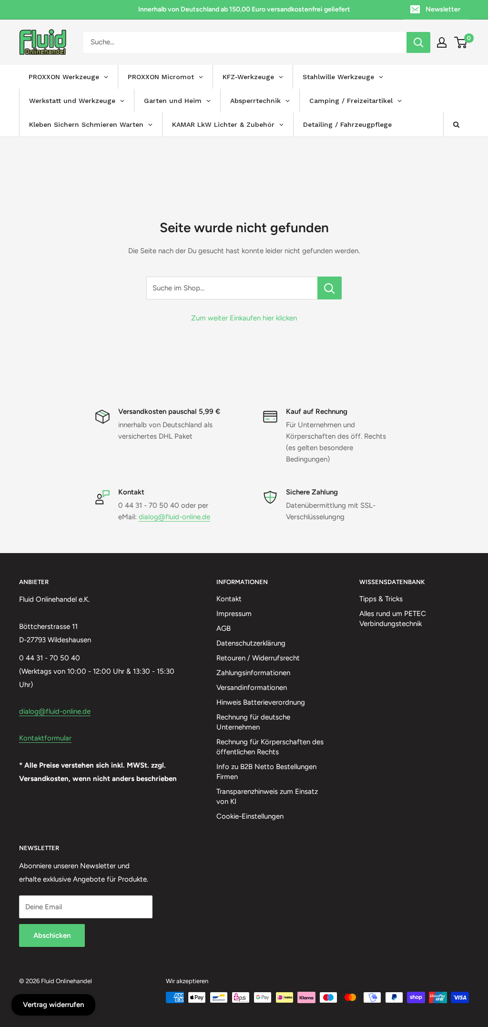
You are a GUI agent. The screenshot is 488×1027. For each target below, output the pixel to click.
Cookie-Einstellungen (250, 816)
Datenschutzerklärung (250, 643)
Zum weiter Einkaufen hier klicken (244, 318)
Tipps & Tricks (381, 599)
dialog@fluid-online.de (174, 517)
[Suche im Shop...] (329, 288)
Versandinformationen (251, 687)
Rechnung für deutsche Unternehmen (253, 722)
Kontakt (229, 599)
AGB (223, 628)
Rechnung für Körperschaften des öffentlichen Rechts (270, 747)
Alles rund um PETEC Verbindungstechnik (392, 618)
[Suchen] (418, 42)
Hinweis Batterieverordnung (260, 702)
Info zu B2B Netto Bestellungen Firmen (266, 771)
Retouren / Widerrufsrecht (258, 658)
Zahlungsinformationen (253, 672)
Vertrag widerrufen (53, 1004)
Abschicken (52, 935)
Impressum (234, 613)
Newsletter (443, 9)
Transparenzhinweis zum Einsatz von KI (267, 796)
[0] (461, 42)
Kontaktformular (45, 738)
